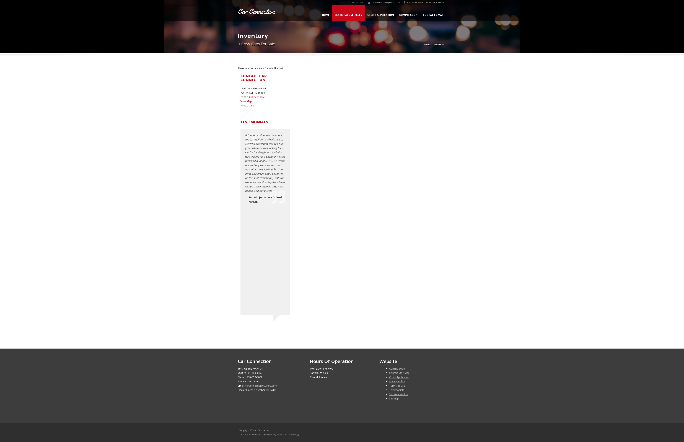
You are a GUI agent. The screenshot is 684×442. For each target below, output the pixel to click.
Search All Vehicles (348, 15)
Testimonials (396, 390)
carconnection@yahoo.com (385, 2)
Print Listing (247, 105)
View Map (246, 101)
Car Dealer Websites (250, 434)
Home (326, 15)
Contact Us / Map (399, 373)
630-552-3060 (357, 2)
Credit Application (380, 15)
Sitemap (394, 398)
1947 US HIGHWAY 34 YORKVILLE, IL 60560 (425, 2)
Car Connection (261, 430)
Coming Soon (408, 15)
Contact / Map (433, 15)
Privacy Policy (397, 381)
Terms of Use (397, 385)
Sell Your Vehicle (398, 394)
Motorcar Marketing (288, 434)
